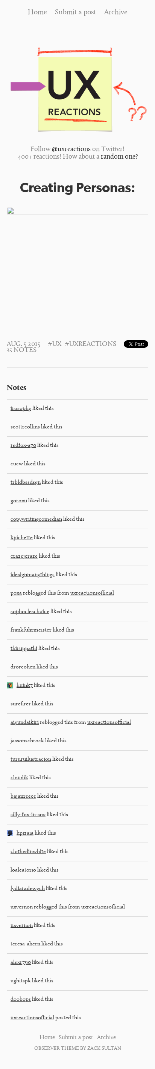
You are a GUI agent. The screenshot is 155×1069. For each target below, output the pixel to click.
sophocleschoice (30, 611)
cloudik (19, 777)
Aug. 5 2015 (23, 344)
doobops (21, 999)
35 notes (21, 350)
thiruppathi (24, 648)
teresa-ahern (25, 944)
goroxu (19, 501)
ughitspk (21, 981)
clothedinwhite (28, 851)
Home (37, 12)
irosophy (21, 408)
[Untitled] (10, 687)
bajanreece (23, 796)
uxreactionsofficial (92, 593)
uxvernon (22, 907)
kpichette (22, 537)
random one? (119, 157)
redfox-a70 (23, 445)
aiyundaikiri (25, 722)
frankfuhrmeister (31, 630)
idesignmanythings (33, 574)
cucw (17, 464)
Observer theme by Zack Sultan (77, 1048)
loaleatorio (23, 870)
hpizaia (25, 833)
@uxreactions (71, 150)
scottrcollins (25, 427)
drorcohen (23, 667)
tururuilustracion (31, 759)
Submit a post (75, 12)
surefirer (21, 704)
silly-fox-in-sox (28, 814)
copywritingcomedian (36, 519)
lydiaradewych (28, 888)
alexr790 (21, 962)
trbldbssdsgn (26, 482)
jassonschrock (27, 741)
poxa (16, 593)
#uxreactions (90, 344)
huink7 (25, 685)
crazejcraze (24, 556)
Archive (116, 12)
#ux (54, 344)
